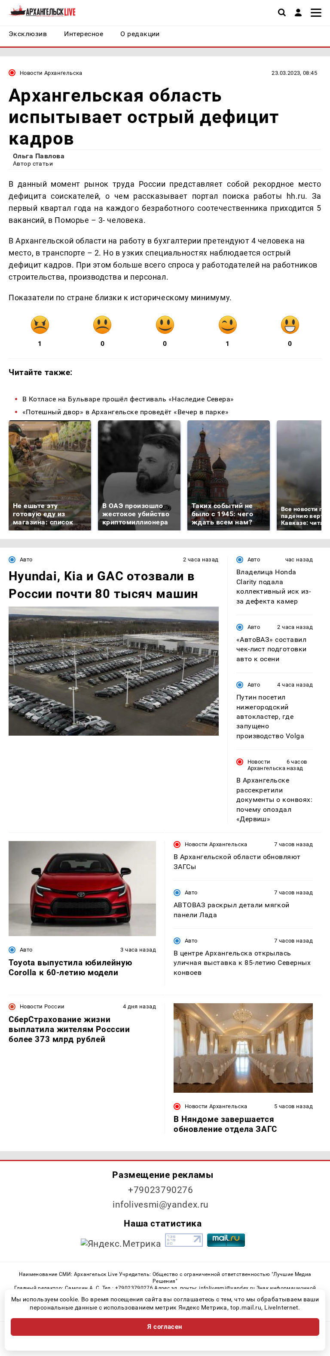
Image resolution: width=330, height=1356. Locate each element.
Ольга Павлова (38, 156)
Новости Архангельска (51, 73)
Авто (26, 559)
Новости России (42, 1006)
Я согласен (165, 1327)
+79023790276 (160, 1190)
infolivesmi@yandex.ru (161, 1204)
